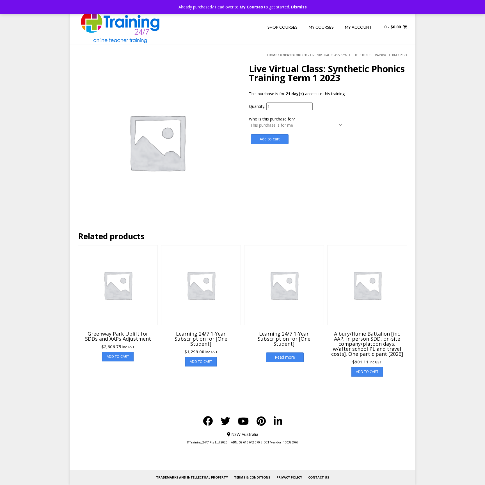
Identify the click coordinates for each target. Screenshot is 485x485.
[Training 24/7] (120, 27)
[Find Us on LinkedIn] (278, 421)
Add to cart (270, 139)
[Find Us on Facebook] (208, 421)
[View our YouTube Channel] (243, 421)
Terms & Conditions (252, 477)
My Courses (251, 7)
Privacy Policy (289, 477)
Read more (285, 357)
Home (272, 55)
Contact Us (318, 477)
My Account (358, 27)
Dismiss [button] (299, 7)
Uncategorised (293, 55)
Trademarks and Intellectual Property (192, 477)
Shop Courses (282, 27)
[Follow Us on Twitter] (225, 421)
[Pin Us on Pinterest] (261, 421)
